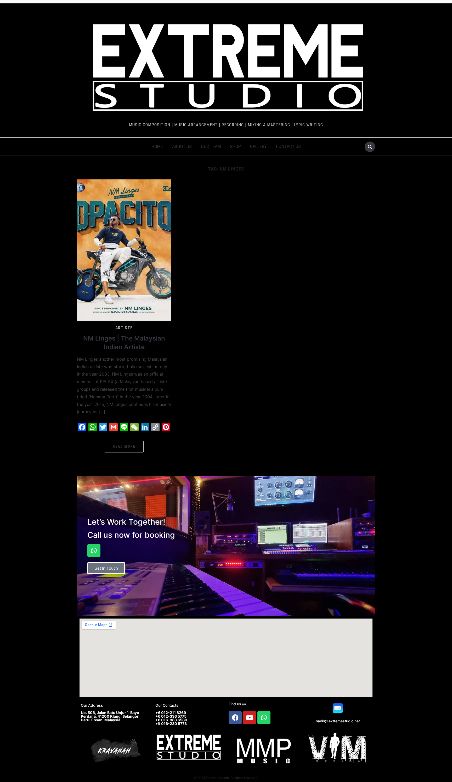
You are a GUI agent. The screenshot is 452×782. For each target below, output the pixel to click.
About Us (182, 146)
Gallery (258, 146)
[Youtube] (249, 717)
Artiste (124, 327)
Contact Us (288, 146)
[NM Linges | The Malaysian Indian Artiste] (124, 249)
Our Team (211, 146)
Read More (124, 446)
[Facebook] (235, 717)
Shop (235, 146)
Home (157, 146)
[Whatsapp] (93, 550)
